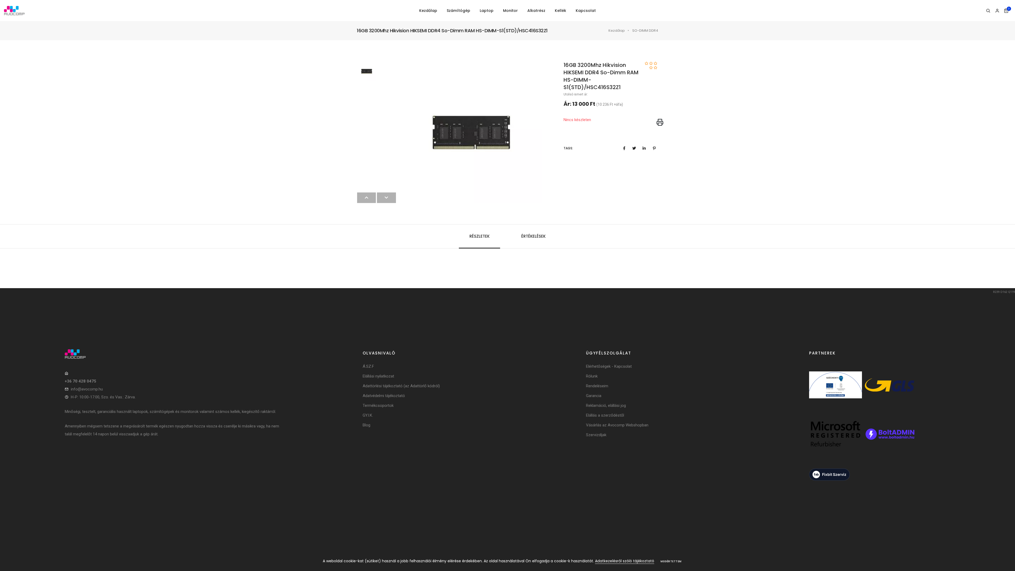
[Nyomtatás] (660, 123)
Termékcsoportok (378, 405)
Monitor (510, 10)
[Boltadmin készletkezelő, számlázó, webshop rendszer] (889, 441)
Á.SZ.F (368, 366)
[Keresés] (988, 10)
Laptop (486, 10)
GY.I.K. (368, 415)
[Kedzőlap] (172, 354)
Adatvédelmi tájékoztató (384, 395)
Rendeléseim (597, 386)
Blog (366, 425)
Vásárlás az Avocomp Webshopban (617, 425)
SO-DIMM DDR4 (645, 30)
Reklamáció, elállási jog (606, 405)
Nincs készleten (577, 119)
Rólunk (592, 376)
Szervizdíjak (596, 434)
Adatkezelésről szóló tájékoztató (624, 561)
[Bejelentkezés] (997, 10)
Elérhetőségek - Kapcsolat (609, 366)
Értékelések (533, 236)
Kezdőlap (428, 10)
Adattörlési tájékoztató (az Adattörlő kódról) (401, 386)
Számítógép (458, 10)
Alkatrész (536, 10)
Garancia (593, 395)
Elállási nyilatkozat (378, 376)
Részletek (479, 236)
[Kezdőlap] (14, 11)
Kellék (560, 10)
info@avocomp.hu (87, 389)
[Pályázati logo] (835, 392)
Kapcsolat (586, 10)
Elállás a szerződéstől (605, 415)
